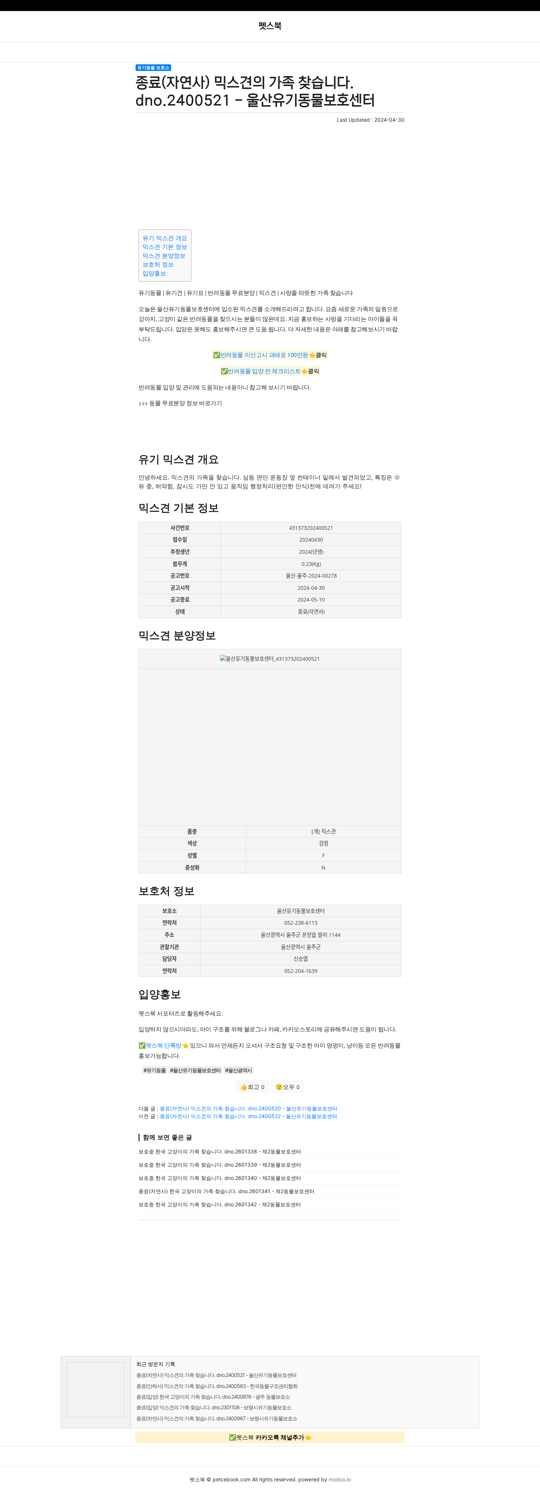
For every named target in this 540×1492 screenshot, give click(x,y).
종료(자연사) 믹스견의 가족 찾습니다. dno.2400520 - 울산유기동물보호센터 (249, 1108)
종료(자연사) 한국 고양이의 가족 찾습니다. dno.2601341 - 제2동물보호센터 (226, 1191)
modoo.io (340, 1479)
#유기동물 (155, 1070)
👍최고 (252, 1087)
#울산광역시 (238, 1070)
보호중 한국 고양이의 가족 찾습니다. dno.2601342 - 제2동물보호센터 (219, 1204)
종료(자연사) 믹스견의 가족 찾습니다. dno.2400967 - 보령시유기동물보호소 (216, 1418)
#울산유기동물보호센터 (195, 1070)
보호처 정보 (158, 264)
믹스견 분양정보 (164, 255)
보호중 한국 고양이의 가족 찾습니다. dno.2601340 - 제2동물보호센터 (219, 1178)
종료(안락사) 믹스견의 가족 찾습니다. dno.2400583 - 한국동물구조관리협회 (217, 1386)
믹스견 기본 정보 (165, 246)
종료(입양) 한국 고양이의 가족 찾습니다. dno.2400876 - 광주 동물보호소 (213, 1396)
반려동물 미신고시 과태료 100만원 (264, 355)
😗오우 (288, 1087)
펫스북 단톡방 (163, 1045)
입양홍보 (154, 273)
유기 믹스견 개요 (165, 238)
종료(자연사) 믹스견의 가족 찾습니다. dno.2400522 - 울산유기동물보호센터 (248, 1116)
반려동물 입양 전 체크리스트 (264, 371)
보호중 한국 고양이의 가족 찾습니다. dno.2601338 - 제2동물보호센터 (219, 1151)
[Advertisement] (270, 175)
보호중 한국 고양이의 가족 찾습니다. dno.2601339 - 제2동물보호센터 (219, 1164)
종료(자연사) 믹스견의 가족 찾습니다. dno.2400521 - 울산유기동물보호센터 (216, 1375)
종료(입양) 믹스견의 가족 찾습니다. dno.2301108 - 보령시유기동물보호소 (213, 1407)
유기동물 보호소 (153, 67)
